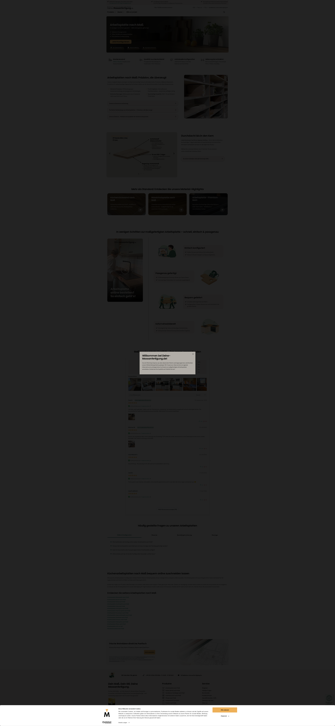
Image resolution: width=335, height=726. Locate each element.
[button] (193, 354)
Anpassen (224, 716)
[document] (167, 363)
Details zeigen (122, 722)
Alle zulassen (225, 710)
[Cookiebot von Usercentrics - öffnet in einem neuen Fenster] (107, 722)
